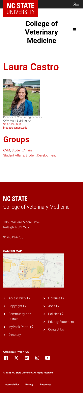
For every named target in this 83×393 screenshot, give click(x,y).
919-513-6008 (12, 124)
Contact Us (56, 329)
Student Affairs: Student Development (29, 155)
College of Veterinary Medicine (41, 32)
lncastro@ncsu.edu (15, 127)
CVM (6, 150)
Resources (45, 384)
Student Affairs (22, 150)
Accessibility (12, 384)
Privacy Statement (61, 322)
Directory (14, 335)
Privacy (29, 384)
